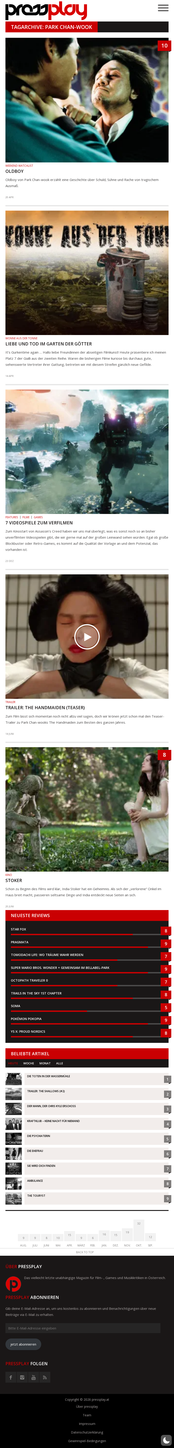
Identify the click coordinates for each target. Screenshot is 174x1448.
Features (11, 517)
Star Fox (18, 929)
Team (87, 1415)
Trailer (10, 702)
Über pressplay (87, 1406)
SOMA (15, 1006)
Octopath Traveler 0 (29, 980)
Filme (25, 517)
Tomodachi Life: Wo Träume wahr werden (47, 955)
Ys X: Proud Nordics (28, 1031)
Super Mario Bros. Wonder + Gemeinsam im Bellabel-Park (60, 967)
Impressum (87, 1424)
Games (38, 517)
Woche (28, 1063)
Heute (13, 1063)
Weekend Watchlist (19, 166)
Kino (8, 875)
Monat (45, 1063)
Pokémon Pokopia (26, 1019)
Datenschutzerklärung (87, 1432)
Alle (59, 1063)
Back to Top (85, 1252)
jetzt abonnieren (23, 1344)
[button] (166, 1440)
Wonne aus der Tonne (21, 338)
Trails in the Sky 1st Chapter (37, 993)
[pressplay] (46, 10)
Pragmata (19, 942)
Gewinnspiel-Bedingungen (87, 1441)
